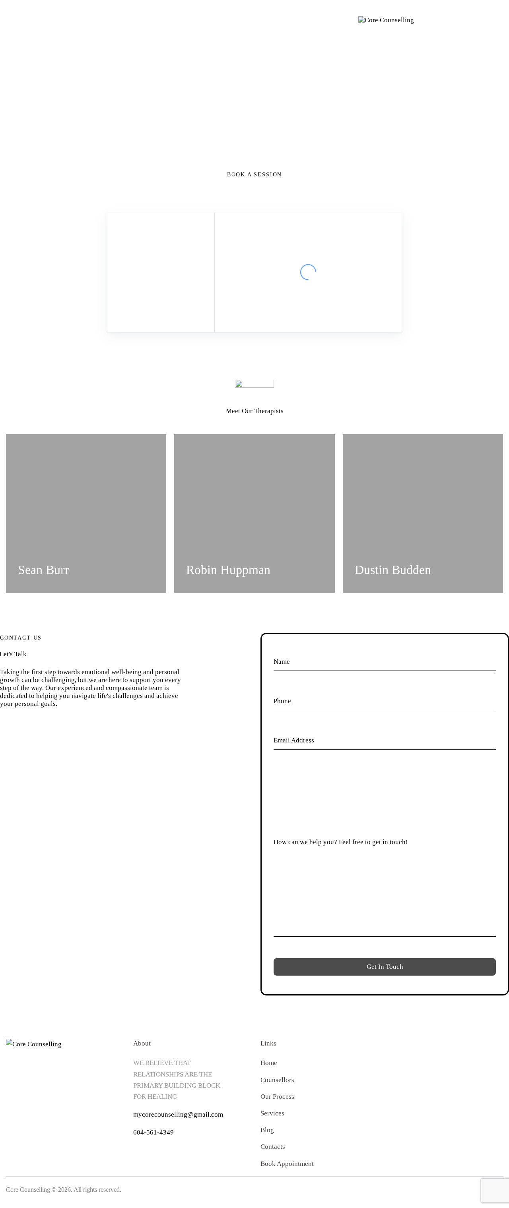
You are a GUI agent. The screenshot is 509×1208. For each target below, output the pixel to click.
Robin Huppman (228, 569)
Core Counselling (28, 1189)
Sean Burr (43, 569)
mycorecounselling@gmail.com (178, 1114)
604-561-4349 (153, 1132)
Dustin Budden (393, 569)
